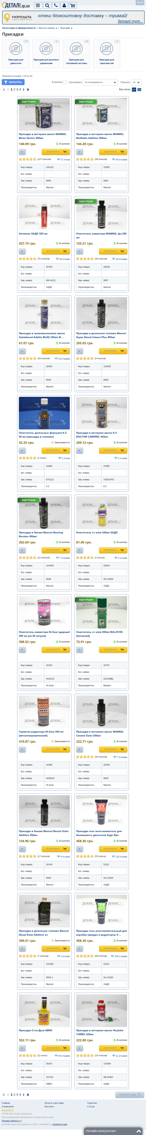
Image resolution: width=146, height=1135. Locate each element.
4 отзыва (65, 856)
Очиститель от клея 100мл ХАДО (97, 532)
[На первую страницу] (3, 89)
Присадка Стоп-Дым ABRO (35, 1030)
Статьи (91, 1106)
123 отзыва (121, 856)
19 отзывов (64, 359)
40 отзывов (64, 1056)
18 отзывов (121, 259)
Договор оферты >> (12, 1121)
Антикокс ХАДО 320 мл (33, 233)
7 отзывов (65, 558)
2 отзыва (122, 458)
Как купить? (8, 1110)
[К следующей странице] (23, 89)
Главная (6, 1103)
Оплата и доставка (54, 1103)
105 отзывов (120, 956)
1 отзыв (66, 458)
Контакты (49, 1106)
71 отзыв (65, 159)
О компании (8, 1106)
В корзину (53, 151)
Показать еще (127, 1094)
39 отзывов (121, 159)
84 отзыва (64, 259)
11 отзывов (121, 1056)
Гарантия (92, 1103)
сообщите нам (59, 1124)
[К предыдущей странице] (8, 89)
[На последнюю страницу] (28, 89)
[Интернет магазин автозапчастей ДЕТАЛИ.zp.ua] (16, 6)
